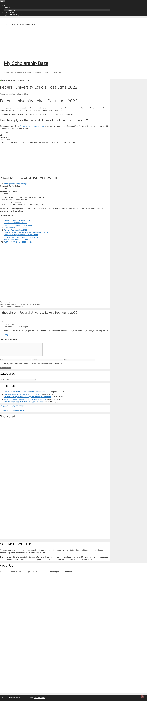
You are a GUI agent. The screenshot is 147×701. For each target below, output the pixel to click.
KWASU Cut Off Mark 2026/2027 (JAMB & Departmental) (22, 304)
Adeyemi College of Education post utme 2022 (22, 237)
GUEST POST (9, 12)
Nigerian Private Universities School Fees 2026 (23, 394)
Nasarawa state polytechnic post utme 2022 (21, 235)
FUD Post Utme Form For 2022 (16, 223)
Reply (6, 335)
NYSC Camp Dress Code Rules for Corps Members (24, 402)
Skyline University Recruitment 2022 (14, 307)
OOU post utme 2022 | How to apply (18, 225)
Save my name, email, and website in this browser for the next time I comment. (32, 364)
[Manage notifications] (142, 696)
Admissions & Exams (8, 302)
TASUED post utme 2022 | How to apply (19, 240)
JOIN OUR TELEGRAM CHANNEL (13, 410)
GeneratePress (39, 698)
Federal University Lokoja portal (32, 126)
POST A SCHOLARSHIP (13, 15)
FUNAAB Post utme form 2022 (15, 230)
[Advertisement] (59, 41)
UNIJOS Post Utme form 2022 (15, 228)
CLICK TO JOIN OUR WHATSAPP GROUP (19, 24)
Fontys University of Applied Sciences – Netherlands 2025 (27, 392)
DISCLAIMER (12, 10)
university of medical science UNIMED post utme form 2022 (27, 232)
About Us (7, 5)
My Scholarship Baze (26, 63)
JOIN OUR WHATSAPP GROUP (12, 406)
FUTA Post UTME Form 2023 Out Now (18, 242)
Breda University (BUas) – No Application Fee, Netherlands (27, 397)
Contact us (8, 8)
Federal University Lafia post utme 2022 (19, 220)
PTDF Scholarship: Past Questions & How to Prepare (25, 399)
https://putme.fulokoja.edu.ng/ (15, 184)
